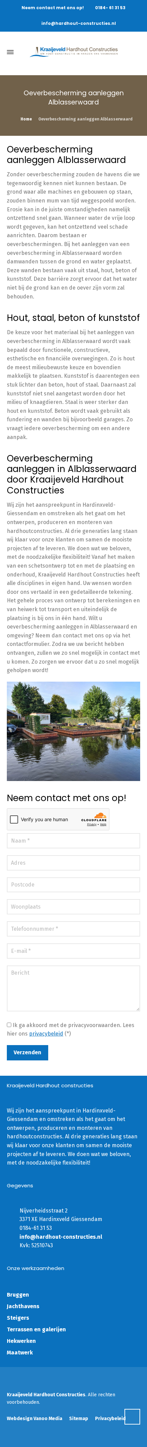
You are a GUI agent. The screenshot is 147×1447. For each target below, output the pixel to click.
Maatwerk (20, 1352)
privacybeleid (46, 1033)
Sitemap (78, 1418)
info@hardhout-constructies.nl (78, 23)
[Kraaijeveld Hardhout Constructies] (73, 52)
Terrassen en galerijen (36, 1329)
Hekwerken (21, 1341)
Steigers (18, 1318)
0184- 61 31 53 (110, 8)
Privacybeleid (110, 1418)
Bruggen (18, 1294)
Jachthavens (23, 1306)
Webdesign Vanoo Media (34, 1418)
